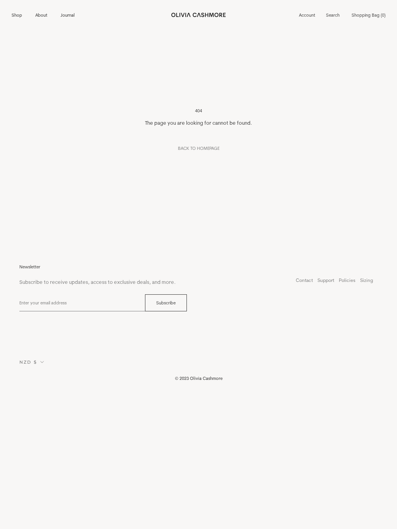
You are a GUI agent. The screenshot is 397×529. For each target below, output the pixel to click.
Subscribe (166, 303)
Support (326, 280)
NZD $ (28, 362)
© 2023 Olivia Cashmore (199, 378)
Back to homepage (198, 148)
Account (307, 15)
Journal (67, 15)
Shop (17, 15)
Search (333, 15)
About (41, 15)
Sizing (366, 280)
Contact (304, 280)
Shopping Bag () (368, 15)
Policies (347, 280)
